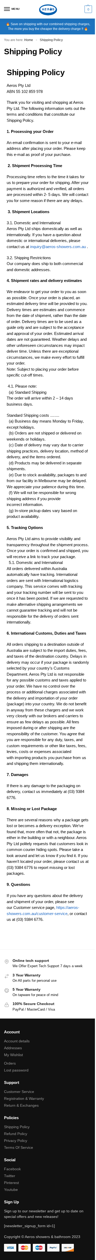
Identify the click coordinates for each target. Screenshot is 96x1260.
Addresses (13, 1048)
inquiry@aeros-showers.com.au (58, 246)
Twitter (9, 1176)
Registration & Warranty (24, 1098)
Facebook (12, 1169)
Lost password (16, 1070)
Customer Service (19, 1091)
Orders (10, 1063)
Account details (17, 1041)
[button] (87, 9)
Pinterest (11, 1183)
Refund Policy (15, 1134)
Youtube (11, 1189)
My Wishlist (13, 1055)
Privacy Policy (15, 1140)
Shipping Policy (17, 1127)
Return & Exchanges (21, 1105)
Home (28, 40)
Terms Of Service (18, 1147)
